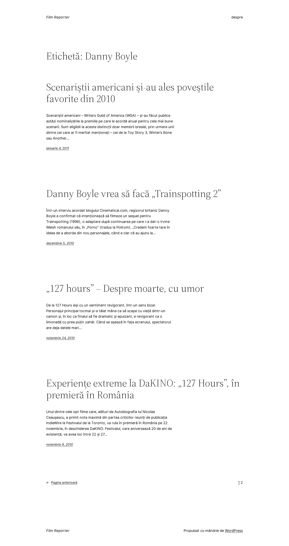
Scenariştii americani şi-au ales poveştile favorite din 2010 (130, 93)
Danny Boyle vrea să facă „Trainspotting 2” (133, 193)
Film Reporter (57, 17)
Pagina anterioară (61, 482)
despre (237, 17)
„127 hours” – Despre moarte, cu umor (125, 288)
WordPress (234, 531)
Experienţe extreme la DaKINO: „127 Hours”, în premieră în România (143, 389)
